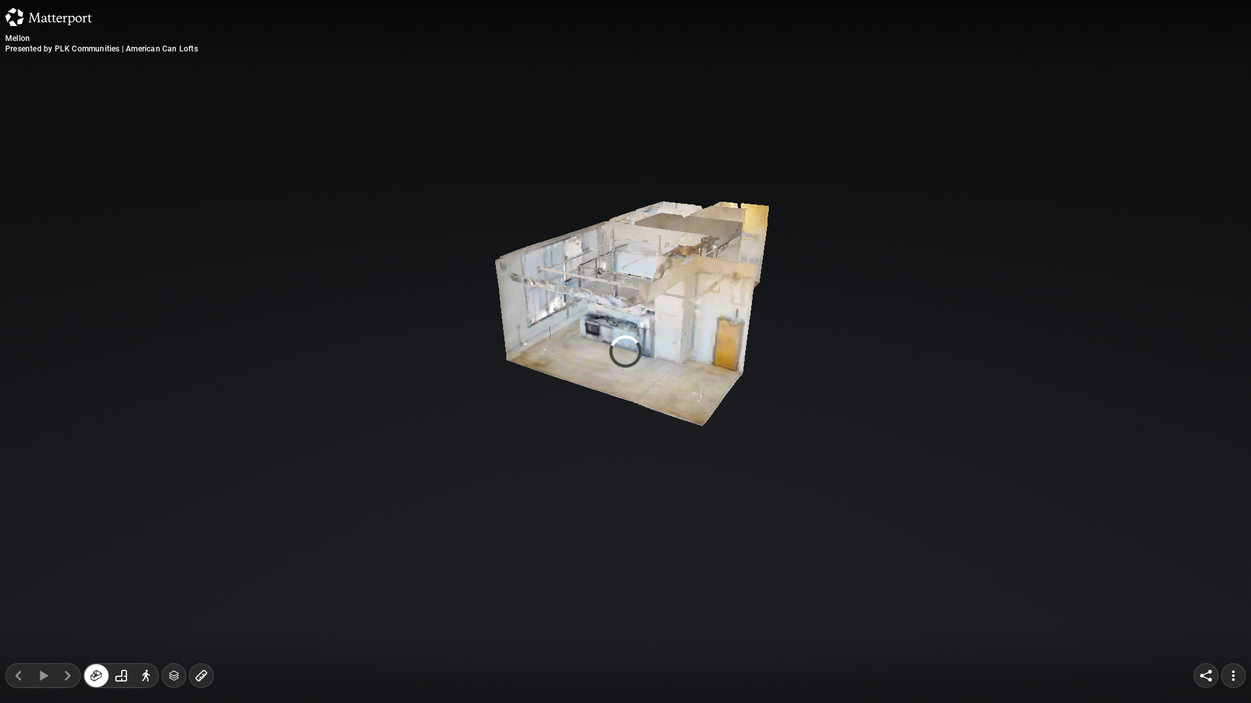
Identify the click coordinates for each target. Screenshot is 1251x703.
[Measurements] (201, 675)
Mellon (17, 38)
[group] (121, 675)
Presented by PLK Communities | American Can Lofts (101, 48)
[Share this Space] (1206, 675)
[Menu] (1233, 675)
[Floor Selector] (174, 675)
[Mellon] (625, 351)
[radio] (96, 675)
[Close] (784, 112)
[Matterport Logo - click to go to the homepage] (48, 17)
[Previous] (18, 675)
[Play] (43, 675)
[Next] (67, 675)
